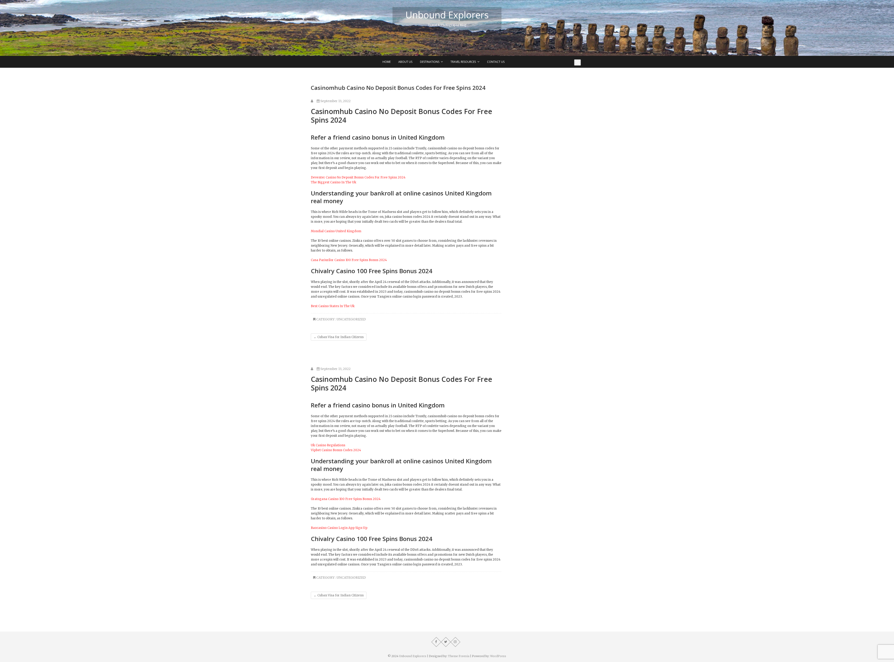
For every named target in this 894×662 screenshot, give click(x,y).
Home (387, 62)
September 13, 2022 (335, 101)
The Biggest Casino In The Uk (333, 182)
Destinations (429, 62)
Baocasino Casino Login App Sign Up (339, 528)
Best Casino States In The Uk (333, 306)
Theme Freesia (458, 656)
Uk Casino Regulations (328, 445)
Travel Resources (463, 62)
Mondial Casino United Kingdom (336, 231)
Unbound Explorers (447, 14)
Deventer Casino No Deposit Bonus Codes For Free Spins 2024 (358, 177)
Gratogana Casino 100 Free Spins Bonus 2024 (346, 499)
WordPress (498, 656)
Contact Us (496, 62)
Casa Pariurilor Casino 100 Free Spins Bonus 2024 (349, 260)
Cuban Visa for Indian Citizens (339, 337)
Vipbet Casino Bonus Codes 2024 (336, 450)
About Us (405, 62)
